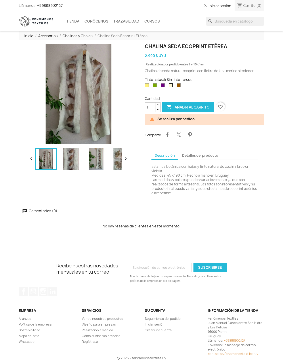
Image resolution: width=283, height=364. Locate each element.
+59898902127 (50, 5)
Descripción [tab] (165, 155)
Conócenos (96, 21)
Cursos (152, 21)
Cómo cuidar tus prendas (101, 336)
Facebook (23, 291)
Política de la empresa (35, 324)
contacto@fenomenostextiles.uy (233, 354)
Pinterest (189, 134)
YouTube (33, 291)
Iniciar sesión (154, 324)
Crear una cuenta (158, 330)
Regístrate (90, 341)
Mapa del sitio (29, 336)
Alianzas (25, 318)
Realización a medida (97, 330)
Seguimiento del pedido (163, 318)
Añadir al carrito (188, 107)
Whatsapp (26, 341)
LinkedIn (52, 291)
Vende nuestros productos (102, 318)
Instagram (43, 291)
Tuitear (178, 134)
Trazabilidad (126, 21)
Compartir (167, 134)
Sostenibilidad (29, 330)
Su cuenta (155, 310)
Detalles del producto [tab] (200, 155)
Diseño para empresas (99, 324)
